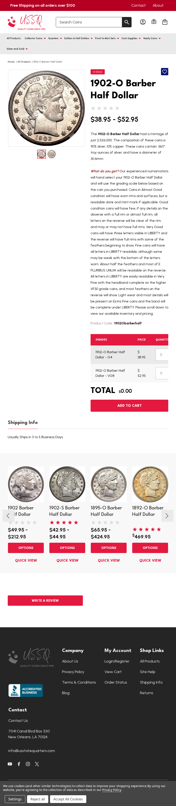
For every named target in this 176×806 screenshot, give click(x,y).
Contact (138, 5)
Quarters (53, 38)
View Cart (113, 671)
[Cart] (164, 22)
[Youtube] (10, 764)
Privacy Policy (73, 671)
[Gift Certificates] (154, 21)
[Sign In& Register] (142, 22)
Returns (146, 692)
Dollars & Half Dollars (76, 38)
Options (25, 548)
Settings (15, 799)
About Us (70, 661)
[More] (45, 38)
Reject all (37, 799)
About (158, 5)
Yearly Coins (150, 38)
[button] (33, 657)
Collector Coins (33, 38)
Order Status (116, 682)
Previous (12, 108)
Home (11, 61)
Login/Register (117, 661)
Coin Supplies (129, 38)
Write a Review (45, 601)
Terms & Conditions (79, 682)
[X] (19, 764)
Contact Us (18, 720)
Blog (66, 692)
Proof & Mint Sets (105, 38)
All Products (14, 38)
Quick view (26, 561)
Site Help (147, 671)
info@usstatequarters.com (31, 750)
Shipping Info (23, 422)
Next (81, 108)
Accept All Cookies (68, 799)
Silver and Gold (15, 49)
